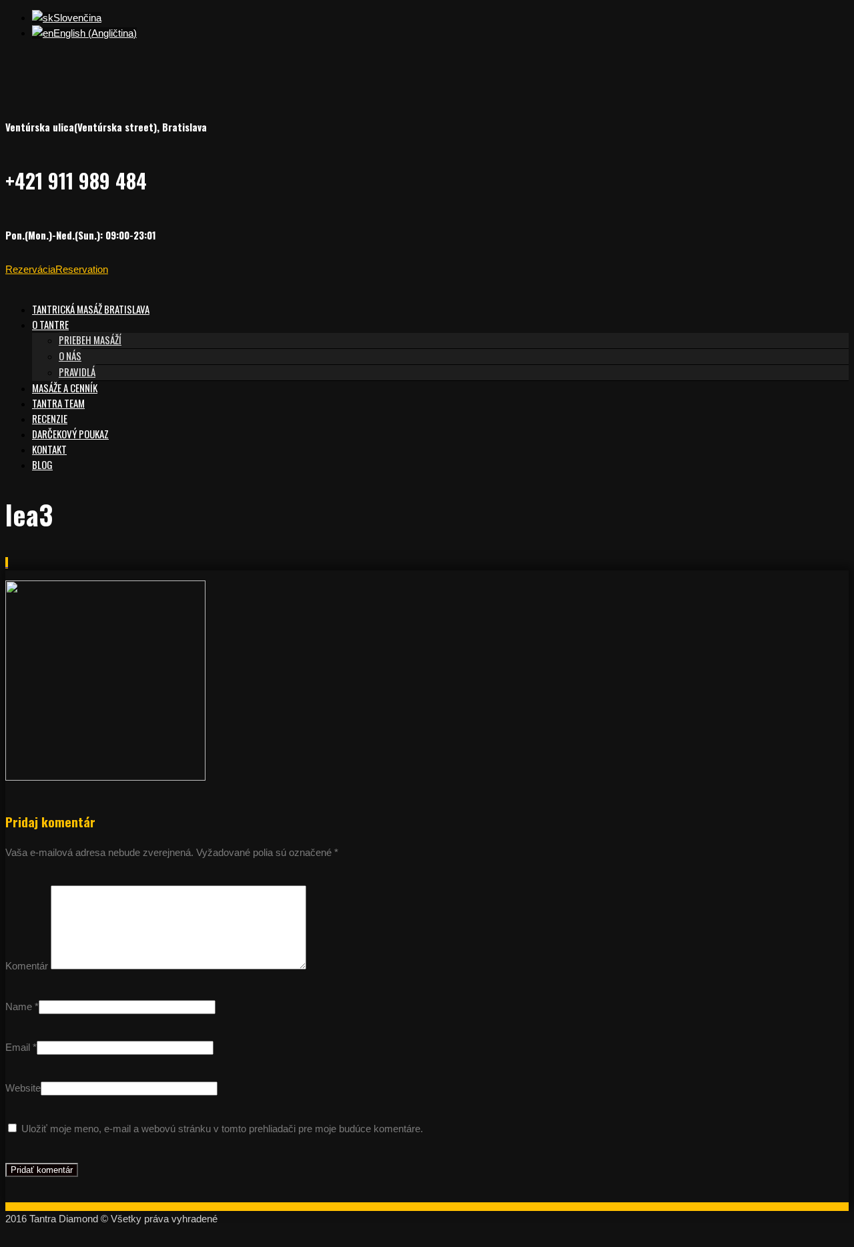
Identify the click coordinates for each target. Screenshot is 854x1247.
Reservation (81, 269)
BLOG (42, 464)
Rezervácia (30, 269)
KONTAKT (49, 449)
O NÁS (70, 355)
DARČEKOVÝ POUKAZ (70, 433)
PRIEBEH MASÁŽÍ (90, 339)
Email (17, 1047)
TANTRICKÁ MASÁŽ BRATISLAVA (90, 309)
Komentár (26, 965)
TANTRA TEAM (58, 403)
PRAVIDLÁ (77, 371)
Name (18, 1006)
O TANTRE (50, 324)
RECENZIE (49, 418)
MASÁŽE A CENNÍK (64, 387)
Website (23, 1088)
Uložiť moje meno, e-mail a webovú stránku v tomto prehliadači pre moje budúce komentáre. (222, 1128)
